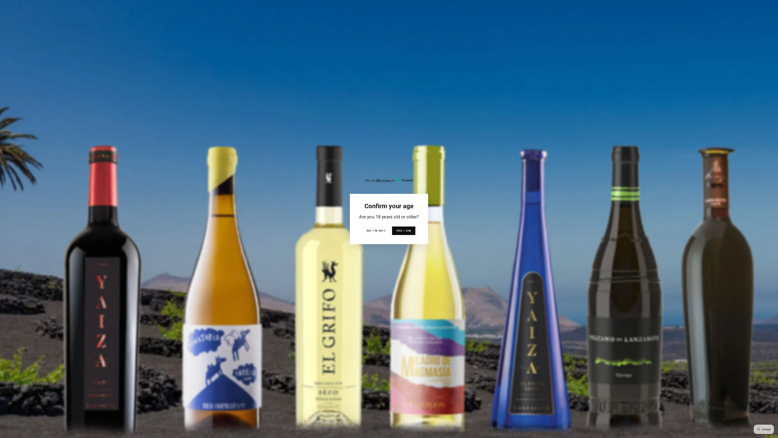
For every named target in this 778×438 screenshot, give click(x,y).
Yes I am (403, 230)
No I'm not (376, 230)
